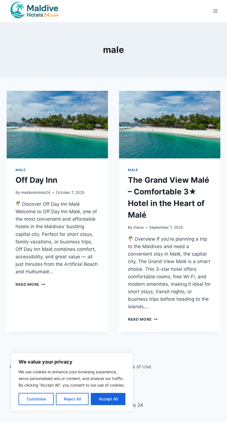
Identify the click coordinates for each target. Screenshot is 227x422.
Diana (138, 227)
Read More (30, 284)
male (20, 170)
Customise (36, 399)
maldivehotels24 (35, 192)
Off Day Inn (36, 180)
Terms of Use (136, 366)
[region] (72, 382)
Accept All (108, 399)
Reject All (72, 399)
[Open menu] (215, 11)
